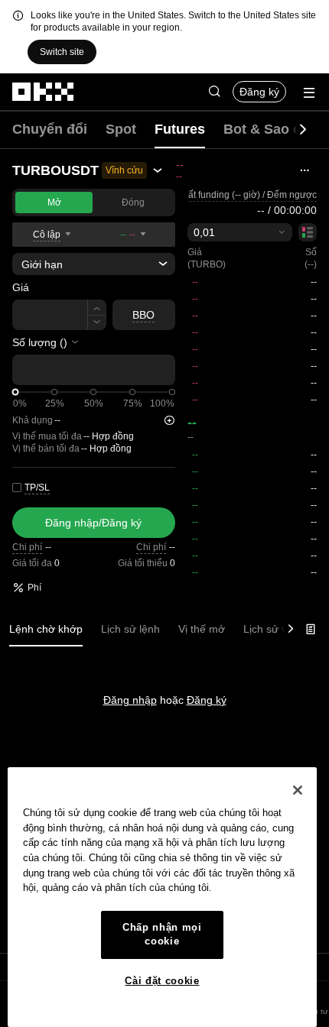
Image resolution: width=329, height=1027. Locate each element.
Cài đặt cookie (162, 981)
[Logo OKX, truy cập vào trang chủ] (43, 91)
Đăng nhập (130, 700)
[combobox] (240, 232)
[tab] (46, 629)
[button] (214, 91)
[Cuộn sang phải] (303, 130)
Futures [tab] (180, 129)
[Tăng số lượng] (97, 307)
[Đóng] (297, 790)
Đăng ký (259, 92)
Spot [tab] (121, 129)
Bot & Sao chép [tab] (274, 129)
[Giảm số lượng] (97, 323)
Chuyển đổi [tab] (49, 129)
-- (192, 422)
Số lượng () (39, 342)
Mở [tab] (54, 202)
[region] (162, 897)
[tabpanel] (164, 669)
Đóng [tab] (133, 202)
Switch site (62, 52)
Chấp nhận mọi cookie (162, 934)
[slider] (15, 392)
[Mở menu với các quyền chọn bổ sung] (309, 92)
